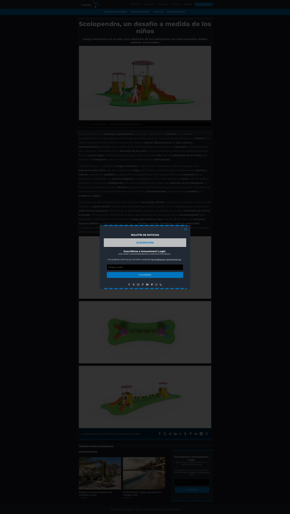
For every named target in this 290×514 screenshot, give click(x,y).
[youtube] (147, 284)
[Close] (185, 229)
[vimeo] (152, 284)
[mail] (156, 284)
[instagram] (138, 284)
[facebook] (129, 284)
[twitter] (134, 284)
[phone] (161, 284)
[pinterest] (143, 284)
